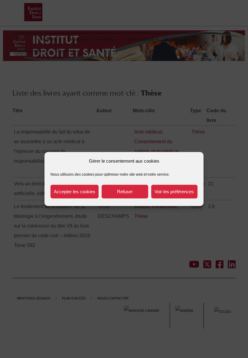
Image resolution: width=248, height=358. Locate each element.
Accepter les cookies (74, 191)
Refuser (125, 191)
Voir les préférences (174, 191)
